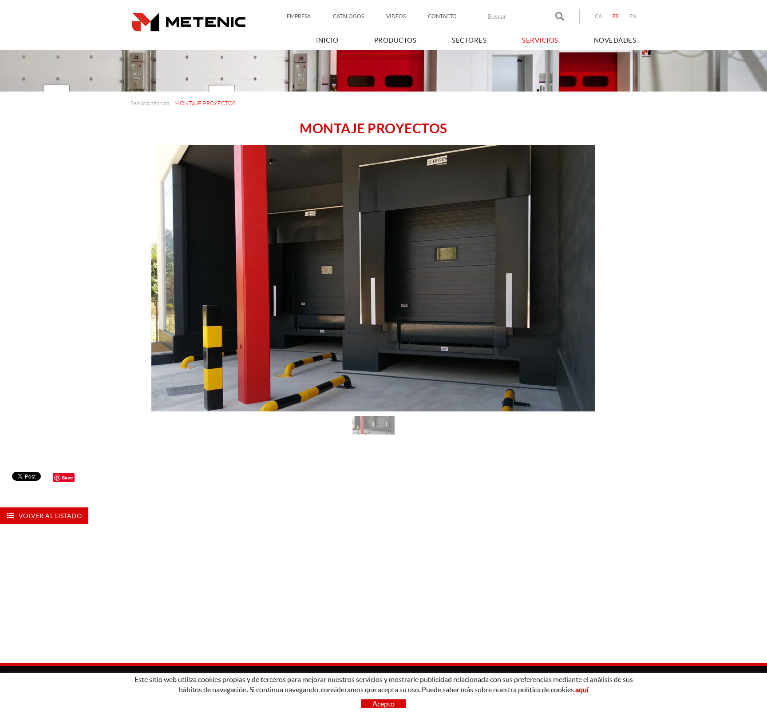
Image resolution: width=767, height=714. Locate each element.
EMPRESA (299, 16)
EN (633, 16)
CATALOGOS (348, 16)
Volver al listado (50, 515)
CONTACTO (442, 16)
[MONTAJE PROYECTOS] (373, 278)
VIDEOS (396, 16)
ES (616, 16)
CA (598, 16)
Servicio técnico (150, 103)
